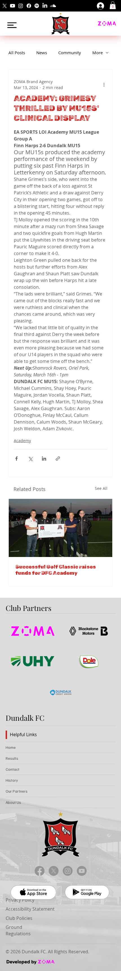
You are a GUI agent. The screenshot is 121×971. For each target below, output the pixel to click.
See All (101, 488)
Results (12, 758)
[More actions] (103, 84)
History (12, 780)
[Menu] (12, 25)
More (97, 52)
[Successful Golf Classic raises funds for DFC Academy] (60, 528)
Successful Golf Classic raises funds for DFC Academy (55, 570)
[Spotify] (37, 6)
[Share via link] (57, 458)
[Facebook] (29, 6)
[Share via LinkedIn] (44, 458)
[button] (112, 5)
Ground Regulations (18, 930)
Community (69, 52)
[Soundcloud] (53, 6)
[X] (5, 6)
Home (11, 747)
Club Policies (19, 918)
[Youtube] (12, 6)
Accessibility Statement (30, 909)
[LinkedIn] (45, 6)
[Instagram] (21, 6)
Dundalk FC (25, 718)
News (41, 52)
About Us (13, 802)
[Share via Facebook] (16, 458)
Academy (22, 440)
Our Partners (17, 791)
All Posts (16, 52)
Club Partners (28, 608)
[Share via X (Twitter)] (30, 458)
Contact (12, 769)
